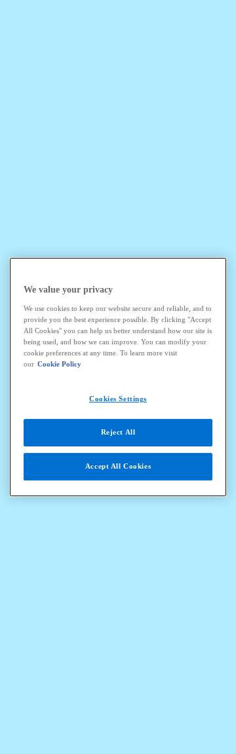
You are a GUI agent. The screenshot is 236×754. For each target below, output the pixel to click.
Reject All (118, 432)
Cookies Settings (118, 399)
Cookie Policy (59, 364)
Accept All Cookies (118, 466)
